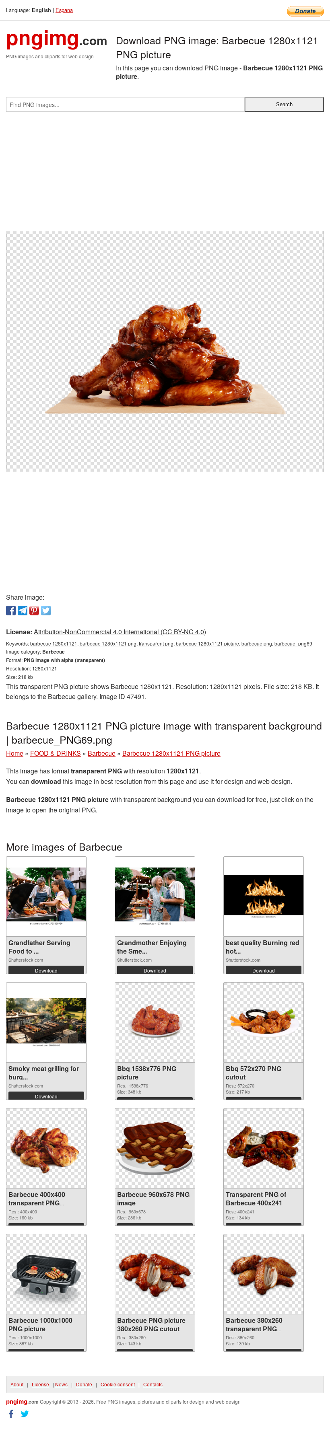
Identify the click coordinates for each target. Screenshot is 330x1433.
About (16, 1384)
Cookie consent (118, 1384)
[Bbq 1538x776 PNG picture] (155, 1022)
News (61, 1384)
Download (46, 970)
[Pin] (34, 610)
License (40, 1384)
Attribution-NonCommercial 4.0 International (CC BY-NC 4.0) (120, 631)
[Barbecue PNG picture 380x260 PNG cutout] (155, 1274)
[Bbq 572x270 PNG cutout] (263, 1022)
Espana (64, 10)
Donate (84, 1384)
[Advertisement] (165, 174)
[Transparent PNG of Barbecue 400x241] (263, 1148)
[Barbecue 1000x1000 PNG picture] (46, 1274)
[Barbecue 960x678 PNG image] (155, 1148)
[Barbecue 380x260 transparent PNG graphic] (263, 1274)
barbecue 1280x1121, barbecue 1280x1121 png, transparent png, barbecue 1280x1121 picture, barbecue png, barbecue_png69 (171, 643)
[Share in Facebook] (11, 610)
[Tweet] (46, 610)
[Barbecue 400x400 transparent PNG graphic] (46, 1148)
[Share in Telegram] (22, 610)
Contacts (153, 1384)
